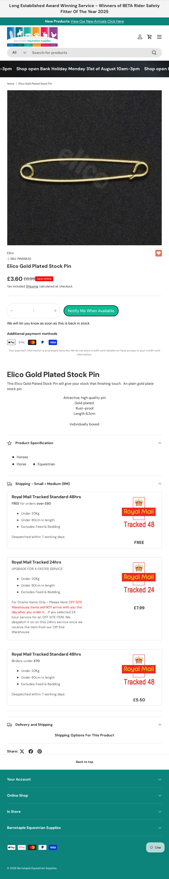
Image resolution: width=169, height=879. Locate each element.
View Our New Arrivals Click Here (97, 21)
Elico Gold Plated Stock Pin (35, 83)
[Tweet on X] (22, 751)
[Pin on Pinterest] (39, 751)
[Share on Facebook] (30, 751)
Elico (10, 253)
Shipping (32, 286)
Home (10, 83)
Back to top (84, 762)
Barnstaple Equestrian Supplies (37, 868)
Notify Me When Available (91, 310)
